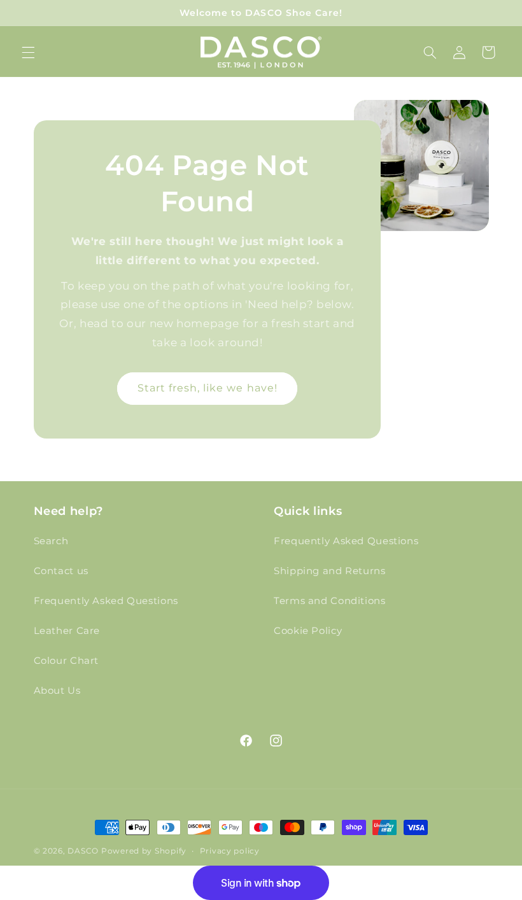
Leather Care (67, 630)
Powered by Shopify (144, 851)
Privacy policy (230, 851)
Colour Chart (66, 660)
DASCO (83, 851)
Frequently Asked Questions (106, 601)
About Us (57, 690)
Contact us (61, 571)
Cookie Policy (308, 630)
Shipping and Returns (330, 571)
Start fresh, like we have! (207, 388)
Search (51, 541)
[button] (28, 52)
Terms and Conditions (330, 601)
